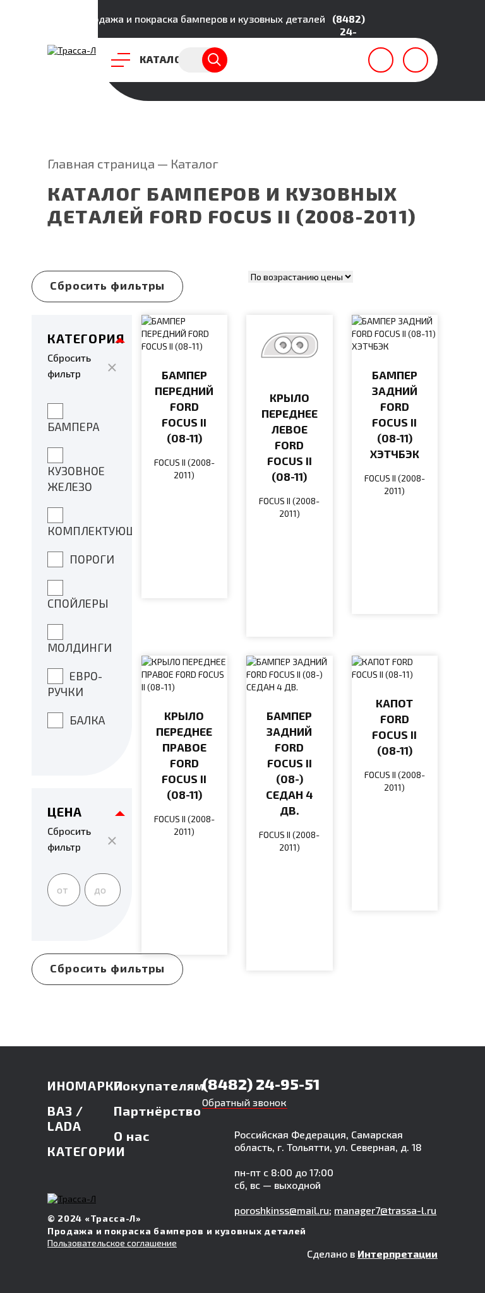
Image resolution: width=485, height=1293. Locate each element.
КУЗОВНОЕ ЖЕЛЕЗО (76, 478)
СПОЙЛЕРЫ (78, 603)
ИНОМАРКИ (85, 1085)
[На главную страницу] (71, 50)
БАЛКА (87, 720)
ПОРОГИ (91, 559)
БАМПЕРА (73, 427)
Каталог (195, 163)
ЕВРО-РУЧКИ (74, 684)
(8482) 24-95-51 (348, 31)
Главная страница (101, 163)
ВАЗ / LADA (65, 1118)
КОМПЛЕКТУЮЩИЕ (89, 531)
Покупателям (159, 1085)
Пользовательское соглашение (112, 1242)
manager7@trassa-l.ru (385, 1210)
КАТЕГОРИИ (86, 1151)
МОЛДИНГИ (79, 647)
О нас (132, 1135)
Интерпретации (397, 1254)
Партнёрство (157, 1110)
